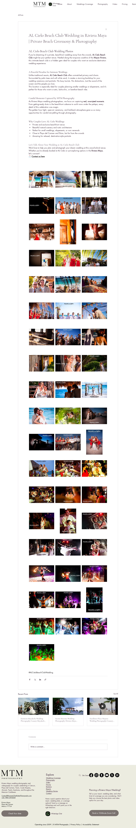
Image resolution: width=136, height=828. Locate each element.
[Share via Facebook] (30, 680)
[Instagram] (96, 775)
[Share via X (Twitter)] (35, 680)
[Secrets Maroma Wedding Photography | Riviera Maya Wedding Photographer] (68, 706)
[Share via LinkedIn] (40, 680)
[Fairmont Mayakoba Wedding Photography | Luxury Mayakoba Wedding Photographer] (33, 706)
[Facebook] (91, 775)
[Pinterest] (117, 775)
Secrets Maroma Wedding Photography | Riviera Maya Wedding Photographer (65, 719)
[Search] (80, 775)
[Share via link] (45, 680)
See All (115, 694)
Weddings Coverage (53, 778)
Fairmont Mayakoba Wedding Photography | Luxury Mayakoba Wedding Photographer (33, 719)
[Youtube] (107, 775)
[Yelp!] (112, 775)
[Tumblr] (102, 775)
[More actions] (106, 29)
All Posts (20, 15)
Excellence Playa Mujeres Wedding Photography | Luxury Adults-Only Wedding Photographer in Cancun (101, 719)
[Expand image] (42, 179)
